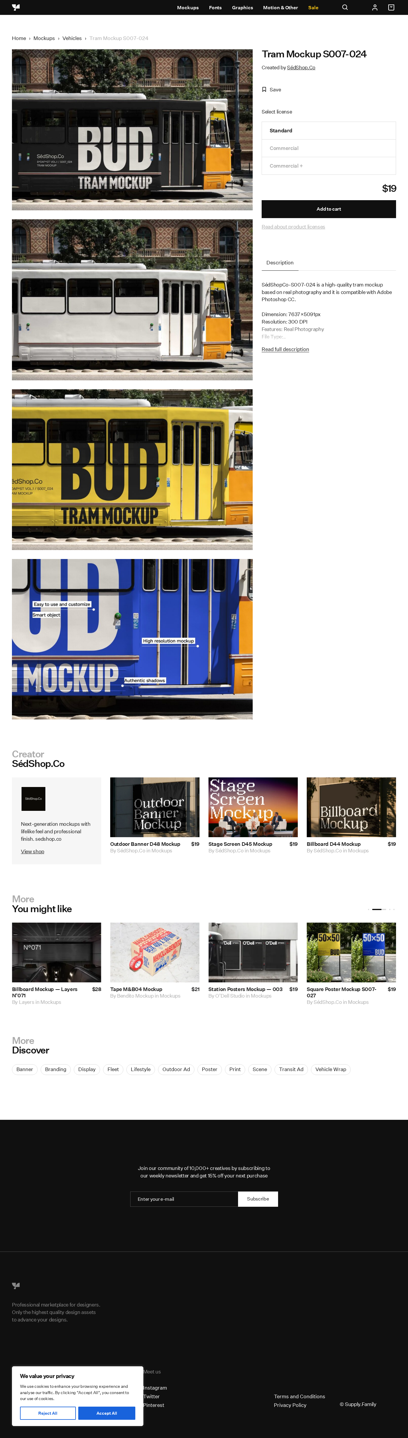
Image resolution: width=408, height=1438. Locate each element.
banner (24, 1069)
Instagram (155, 1388)
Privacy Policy (290, 1405)
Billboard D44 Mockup (334, 844)
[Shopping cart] (392, 7)
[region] (77, 1396)
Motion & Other (280, 7)
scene (260, 1069)
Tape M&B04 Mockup (110, 989)
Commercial (284, 148)
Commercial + (286, 166)
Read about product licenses (293, 226)
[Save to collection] (187, 790)
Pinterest (153, 1405)
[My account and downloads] (375, 7)
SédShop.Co (301, 67)
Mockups (188, 7)
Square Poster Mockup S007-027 (315, 992)
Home (19, 38)
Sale (313, 7)
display (87, 1069)
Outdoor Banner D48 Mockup (145, 844)
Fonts (215, 7)
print (235, 1069)
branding (55, 1069)
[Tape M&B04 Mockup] (128, 952)
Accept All (106, 1413)
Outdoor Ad (176, 1069)
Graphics (242, 7)
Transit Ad (291, 1069)
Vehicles (72, 38)
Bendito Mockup (109, 996)
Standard (281, 130)
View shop (32, 851)
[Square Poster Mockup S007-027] (324, 952)
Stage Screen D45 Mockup (240, 844)
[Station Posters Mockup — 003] (226, 952)
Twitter (151, 1396)
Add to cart (329, 209)
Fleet (113, 1069)
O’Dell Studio (203, 996)
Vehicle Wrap (330, 1069)
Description (280, 262)
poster (209, 1069)
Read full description (285, 349)
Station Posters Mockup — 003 (219, 989)
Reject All (47, 1413)
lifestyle (141, 1069)
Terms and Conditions (299, 1396)
